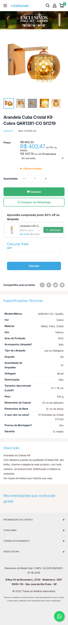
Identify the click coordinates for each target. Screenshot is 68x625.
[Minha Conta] (54, 5)
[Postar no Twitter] (55, 285)
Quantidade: (10, 178)
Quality (8, 130)
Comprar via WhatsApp (35, 202)
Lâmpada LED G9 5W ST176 (30, 225)
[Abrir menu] (5, 5)
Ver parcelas (28, 158)
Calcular (34, 266)
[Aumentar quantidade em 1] (45, 178)
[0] (61, 5)
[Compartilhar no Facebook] (42, 285)
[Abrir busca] (48, 5)
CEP (9, 247)
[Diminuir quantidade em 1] (24, 178)
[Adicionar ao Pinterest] (48, 285)
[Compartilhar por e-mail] (62, 285)
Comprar (35, 191)
